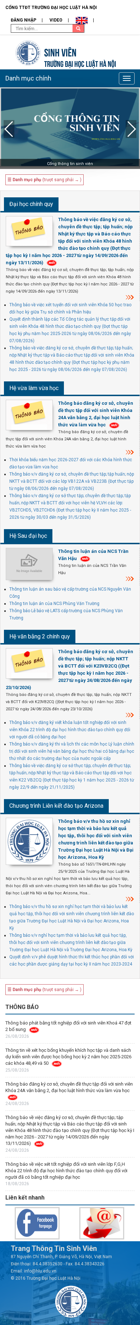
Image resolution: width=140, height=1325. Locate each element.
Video (56, 20)
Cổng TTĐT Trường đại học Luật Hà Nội (51, 7)
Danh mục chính (28, 78)
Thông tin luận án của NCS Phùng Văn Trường (54, 603)
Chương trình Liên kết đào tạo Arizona (56, 805)
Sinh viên (60, 51)
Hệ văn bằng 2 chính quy (39, 636)
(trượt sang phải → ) (44, 179)
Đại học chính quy (31, 204)
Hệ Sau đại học (28, 535)
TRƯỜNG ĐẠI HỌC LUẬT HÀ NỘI (80, 63)
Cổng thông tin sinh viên (70, 163)
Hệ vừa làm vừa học (34, 388)
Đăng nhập (23, 20)
